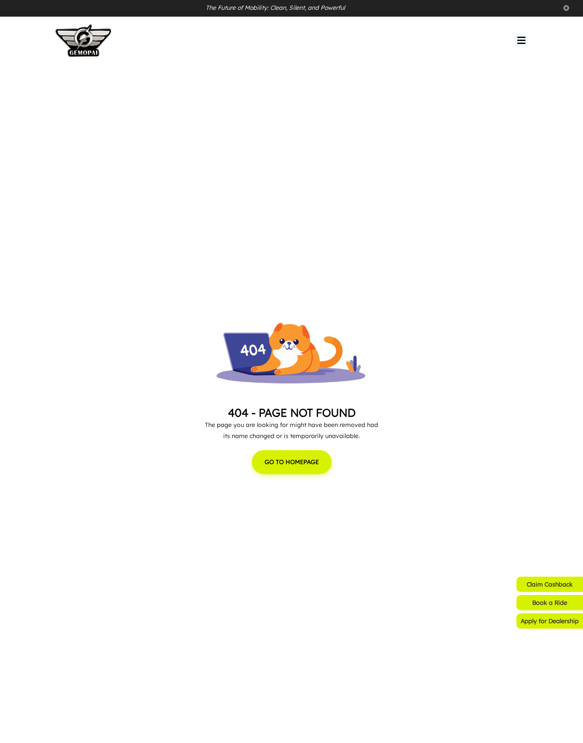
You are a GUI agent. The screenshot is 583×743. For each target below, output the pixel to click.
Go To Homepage (292, 462)
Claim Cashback (550, 584)
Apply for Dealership (550, 621)
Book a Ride (549, 603)
